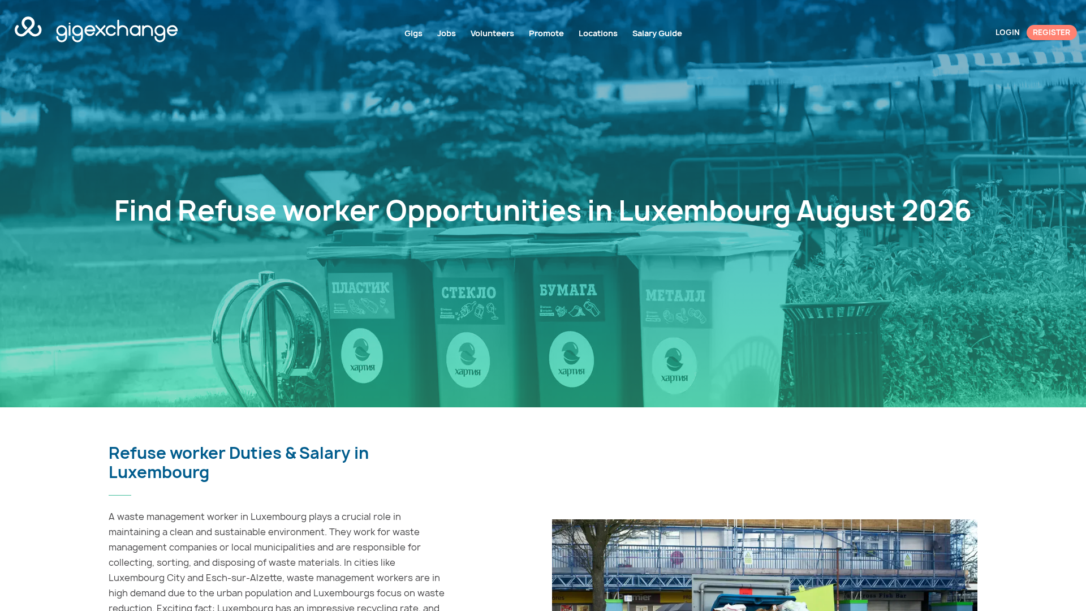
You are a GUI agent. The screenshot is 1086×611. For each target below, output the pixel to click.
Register (1051, 32)
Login (1008, 32)
